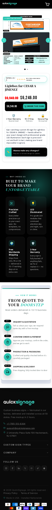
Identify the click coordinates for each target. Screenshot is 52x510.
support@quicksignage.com (21, 428)
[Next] (48, 40)
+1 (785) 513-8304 (16, 423)
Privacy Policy (10, 493)
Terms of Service (29, 493)
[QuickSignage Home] (18, 402)
